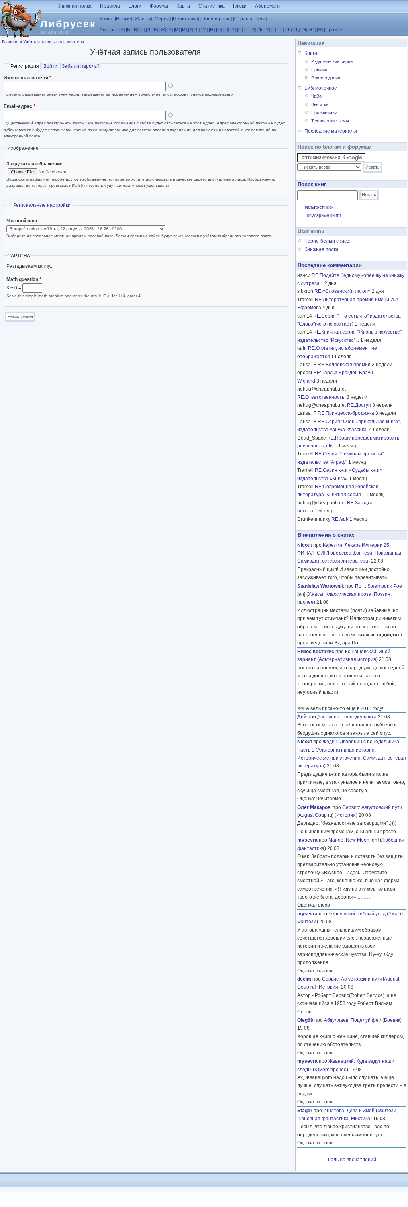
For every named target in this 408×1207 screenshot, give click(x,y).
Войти (50, 66)
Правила (110, 6)
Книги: (107, 19)
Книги (310, 53)
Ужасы (315, 594)
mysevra (307, 840)
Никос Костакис (315, 651)
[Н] (212, 30)
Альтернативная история (347, 659)
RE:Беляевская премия (344, 364)
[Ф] (260, 30)
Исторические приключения (329, 758)
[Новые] (123, 19)
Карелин (332, 545)
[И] (177, 30)
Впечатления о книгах (326, 535)
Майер (335, 840)
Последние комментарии (330, 265)
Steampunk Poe (384, 586)
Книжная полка (74, 6)
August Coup (312, 815)
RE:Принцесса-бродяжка (346, 413)
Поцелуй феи (366, 1020)
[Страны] (243, 19)
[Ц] (274, 30)
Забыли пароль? (81, 66)
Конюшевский (360, 651)
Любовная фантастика (323, 1118)
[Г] (142, 30)
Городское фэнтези (350, 553)
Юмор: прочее (330, 1069)
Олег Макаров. (314, 807)
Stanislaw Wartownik (320, 586)
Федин (330, 741)
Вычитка (319, 104)
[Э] (304, 30)
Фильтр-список (318, 207)
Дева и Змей (361, 1110)
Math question (23, 279)
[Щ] (296, 30)
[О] (219, 30)
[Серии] (162, 19)
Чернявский (341, 914)
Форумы (159, 6)
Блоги (134, 6)
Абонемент (267, 6)
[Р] (233, 30)
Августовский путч (381, 807)
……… (364, 897)
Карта (183, 6)
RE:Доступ (359, 405)
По (360, 586)
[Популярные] (216, 19)
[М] (204, 30)
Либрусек (68, 23)
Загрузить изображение (34, 164)
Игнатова (333, 1110)
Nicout (304, 545)
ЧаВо (316, 96)
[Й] (184, 30)
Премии (319, 69)
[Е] (155, 30)
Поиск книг (312, 184)
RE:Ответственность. (321, 397)
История (346, 815)
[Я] (320, 30)
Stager (304, 1110)
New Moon (357, 840)
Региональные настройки (42, 205)
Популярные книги (322, 215)
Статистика (211, 6)
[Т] (246, 30)
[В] (135, 30)
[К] (190, 30)
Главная (10, 41)
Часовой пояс (22, 221)
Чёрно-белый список (327, 241)
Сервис (350, 807)
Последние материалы (330, 131)
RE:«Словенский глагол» (342, 291)
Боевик (392, 1020)
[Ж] (162, 30)
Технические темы (330, 120)
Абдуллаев (336, 1020)
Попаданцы (388, 553)
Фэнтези (306, 921)
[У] (253, 30)
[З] (170, 30)
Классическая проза (348, 594)
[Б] (128, 30)
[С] (240, 30)
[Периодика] (185, 19)
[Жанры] (142, 19)
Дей (301, 717)
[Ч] (281, 30)
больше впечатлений (352, 1159)
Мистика (360, 1118)
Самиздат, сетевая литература (332, 561)
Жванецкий (341, 1061)
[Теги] (261, 19)
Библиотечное (320, 88)
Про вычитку (324, 112)
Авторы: (109, 30)
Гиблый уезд (371, 914)
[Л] (197, 30)
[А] (122, 30)
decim (304, 979)
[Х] (267, 30)
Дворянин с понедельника (347, 717)
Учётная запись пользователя (53, 41)
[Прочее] (333, 30)
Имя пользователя (27, 77)
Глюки (240, 6)
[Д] (148, 30)
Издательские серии (332, 61)
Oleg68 (305, 1020)
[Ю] (312, 30)
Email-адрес (19, 106)
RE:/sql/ (340, 519)
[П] (226, 30)
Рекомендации (325, 77)
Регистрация (25, 66)
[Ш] (288, 30)
